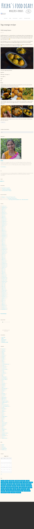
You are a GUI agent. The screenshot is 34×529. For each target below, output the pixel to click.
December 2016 (4, 308)
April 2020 (3, 258)
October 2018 (4, 280)
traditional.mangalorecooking (10, 490)
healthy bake (3, 485)
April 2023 (3, 216)
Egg (2, 375)
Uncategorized (4, 435)
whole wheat (18, 492)
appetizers (3, 348)
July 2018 (3, 283)
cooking (3, 371)
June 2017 (3, 300)
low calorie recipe (29, 485)
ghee (14, 484)
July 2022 (3, 226)
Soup (2, 426)
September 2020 (4, 252)
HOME (10, 18)
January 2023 (4, 220)
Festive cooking (4, 379)
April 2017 (3, 303)
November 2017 (4, 294)
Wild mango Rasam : (6, 30)
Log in (3, 445)
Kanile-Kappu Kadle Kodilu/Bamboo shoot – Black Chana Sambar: (18, 199)
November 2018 (4, 278)
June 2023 (3, 215)
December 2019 (4, 263)
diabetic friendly (16, 482)
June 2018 (3, 285)
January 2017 (4, 306)
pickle (3, 415)
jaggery (19, 485)
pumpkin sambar (4, 416)
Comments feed (4, 448)
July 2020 (3, 254)
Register (3, 444)
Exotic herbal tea (4, 378)
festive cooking (9, 484)
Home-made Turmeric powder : (11, 197)
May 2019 (3, 271)
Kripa (2, 160)
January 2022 (4, 232)
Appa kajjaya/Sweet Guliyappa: (6, 190)
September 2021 (4, 236)
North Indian (4, 408)
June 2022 (3, 227)
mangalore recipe (15, 487)
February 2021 (4, 245)
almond (3, 480)
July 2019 (3, 268)
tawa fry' (3, 431)
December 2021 (4, 234)
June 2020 (3, 255)
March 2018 (3, 289)
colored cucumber (4, 369)
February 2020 (4, 260)
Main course (4, 399)
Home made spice (4, 388)
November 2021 (4, 235)
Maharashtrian (4, 397)
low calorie (23, 485)
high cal (3, 387)
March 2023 (3, 217)
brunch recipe (22, 480)
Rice (2, 420)
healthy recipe (8, 485)
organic (3, 410)
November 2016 (4, 309)
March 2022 (3, 230)
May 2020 (3, 257)
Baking (3, 352)
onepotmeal (29, 487)
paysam (3, 413)
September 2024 (4, 207)
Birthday (3, 357)
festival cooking (3, 484)
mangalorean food (4, 402)
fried (2, 380)
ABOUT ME (5, 18)
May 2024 (3, 209)
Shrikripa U (3, 197)
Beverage (3, 356)
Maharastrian (4, 398)
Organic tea (3, 411)
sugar (3, 427)
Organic (3, 489)
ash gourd (3, 350)
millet (3, 403)
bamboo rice (3, 355)
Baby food (3, 351)
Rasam (3, 419)
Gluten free (3, 383)
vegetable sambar (4, 438)
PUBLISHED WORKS (27, 18)
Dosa (2, 374)
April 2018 (3, 287)
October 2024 (4, 206)
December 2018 (4, 277)
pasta (2, 412)
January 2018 (4, 291)
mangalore (3, 487)
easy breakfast (25, 482)
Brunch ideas (17, 480)
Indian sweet (4, 389)
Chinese (3, 361)
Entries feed (3, 447)
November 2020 (4, 249)
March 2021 (3, 244)
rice (10, 489)
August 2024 (4, 208)
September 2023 (4, 213)
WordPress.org (4, 449)
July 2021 (3, 239)
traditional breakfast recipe (19, 490)
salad (2, 421)
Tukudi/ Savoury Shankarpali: (6, 189)
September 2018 (4, 281)
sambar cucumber (4, 422)
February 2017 (4, 305)
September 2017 (4, 296)
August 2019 (4, 267)
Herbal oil (3, 384)
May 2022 (3, 229)
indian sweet (14, 485)
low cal (3, 396)
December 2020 (4, 248)
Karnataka (3, 393)
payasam (7, 489)
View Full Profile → (4, 166)
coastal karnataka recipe (5, 364)
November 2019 (4, 264)
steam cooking (23, 489)
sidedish (14, 489)
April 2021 (3, 243)
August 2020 (4, 253)
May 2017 (3, 301)
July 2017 (3, 299)
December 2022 (4, 221)
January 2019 (4, 276)
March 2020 (3, 259)
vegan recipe (13, 492)
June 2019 (3, 269)
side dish (3, 425)
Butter (3, 360)
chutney (3, 362)
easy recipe (30, 482)
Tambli (3, 430)
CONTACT (20, 18)
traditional (3, 434)
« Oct (1, 474)
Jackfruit (3, 390)
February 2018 (4, 290)
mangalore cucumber (5, 401)
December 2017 (4, 292)
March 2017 (3, 304)
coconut (3, 365)
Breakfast (3, 359)
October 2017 (4, 295)
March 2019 (3, 273)
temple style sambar (5, 433)
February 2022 (4, 231)
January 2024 (4, 212)
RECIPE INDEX (15, 18)
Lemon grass (4, 394)
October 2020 (4, 250)
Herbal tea (3, 385)
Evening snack (4, 376)
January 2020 (4, 262)
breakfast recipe (12, 480)
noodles (3, 407)
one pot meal (24, 487)
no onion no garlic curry (5, 406)
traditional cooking (27, 490)
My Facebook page (3, 313)
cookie (3, 370)
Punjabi (3, 417)
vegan (3, 436)
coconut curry (4, 366)
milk (20, 487)
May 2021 (3, 241)
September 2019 (4, 266)
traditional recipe (4, 492)
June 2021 (3, 240)
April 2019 (3, 272)
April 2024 (3, 211)
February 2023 (4, 218)
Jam (2, 392)
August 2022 (4, 225)
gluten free (18, 484)
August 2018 (4, 282)
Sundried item (4, 429)
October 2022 (4, 222)
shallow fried (4, 424)
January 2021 (4, 246)
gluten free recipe (28, 484)
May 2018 (3, 286)
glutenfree (23, 484)
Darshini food (4, 373)
